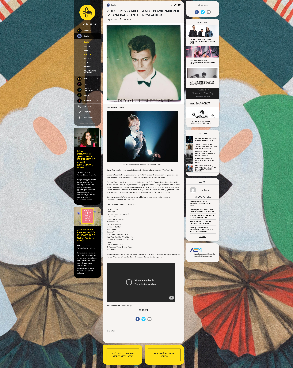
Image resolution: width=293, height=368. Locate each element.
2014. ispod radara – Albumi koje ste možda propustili (202, 216)
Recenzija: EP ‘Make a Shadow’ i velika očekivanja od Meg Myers (202, 210)
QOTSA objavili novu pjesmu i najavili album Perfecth (206, 139)
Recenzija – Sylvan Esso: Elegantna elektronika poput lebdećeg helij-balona (201, 229)
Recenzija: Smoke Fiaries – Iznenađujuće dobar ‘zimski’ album (200, 203)
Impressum (88, 117)
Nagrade (87, 112)
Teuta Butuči (203, 190)
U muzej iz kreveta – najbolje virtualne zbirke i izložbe (200, 222)
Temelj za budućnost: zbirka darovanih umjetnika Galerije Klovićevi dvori (206, 146)
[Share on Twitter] (143, 320)
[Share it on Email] (149, 320)
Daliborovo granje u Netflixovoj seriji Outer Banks (204, 160)
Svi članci (202, 237)
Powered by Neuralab (87, 123)
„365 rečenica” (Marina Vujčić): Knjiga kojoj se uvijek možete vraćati (86, 235)
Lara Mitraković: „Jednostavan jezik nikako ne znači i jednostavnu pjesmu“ (86, 159)
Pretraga (87, 106)
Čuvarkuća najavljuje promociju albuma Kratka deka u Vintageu (205, 153)
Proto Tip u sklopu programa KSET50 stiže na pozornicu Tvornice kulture (205, 168)
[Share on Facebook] (138, 320)
